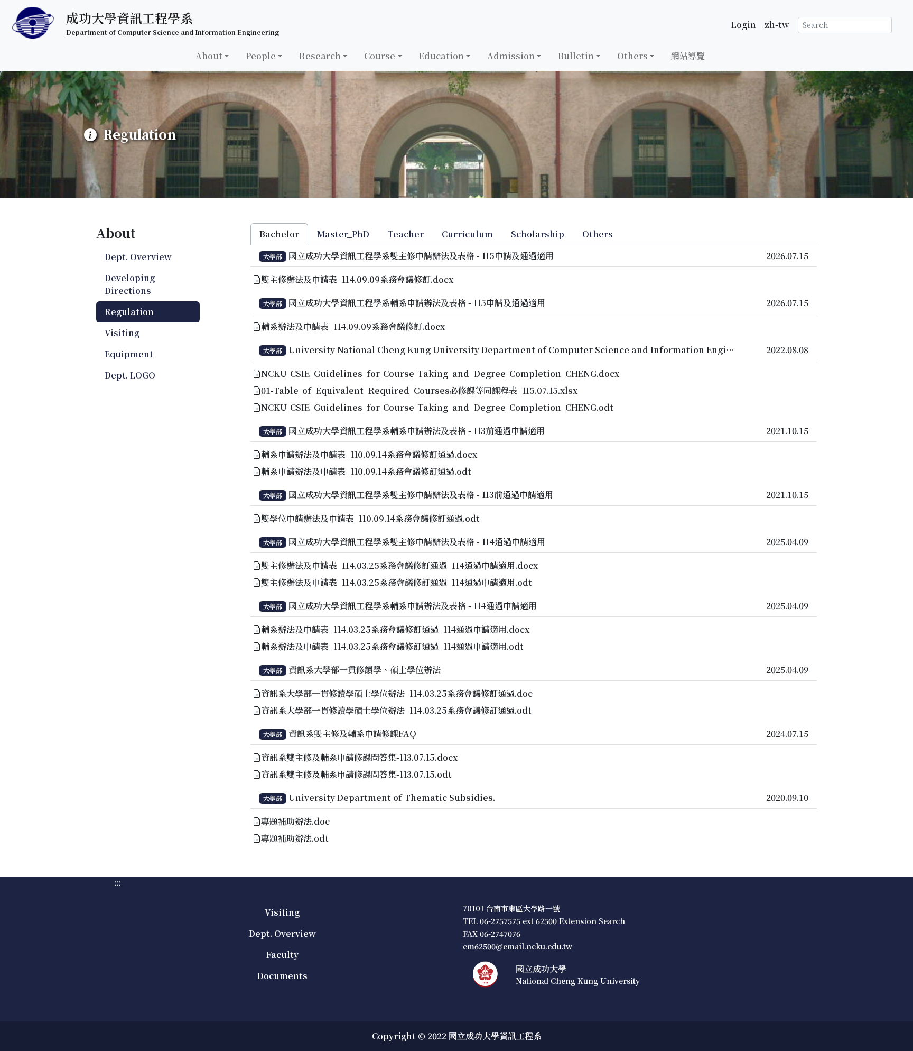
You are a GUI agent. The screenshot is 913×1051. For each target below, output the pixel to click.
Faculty (282, 954)
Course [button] (379, 56)
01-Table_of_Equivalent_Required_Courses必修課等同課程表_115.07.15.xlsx (419, 390)
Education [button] (441, 56)
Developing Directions (130, 284)
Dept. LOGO (130, 375)
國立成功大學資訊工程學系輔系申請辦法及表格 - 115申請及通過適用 (416, 303)
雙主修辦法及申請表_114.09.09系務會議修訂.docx (357, 279)
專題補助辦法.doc (295, 821)
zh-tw (777, 25)
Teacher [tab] (405, 234)
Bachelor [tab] (279, 234)
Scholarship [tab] (537, 234)
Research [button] (320, 56)
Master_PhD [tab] (343, 234)
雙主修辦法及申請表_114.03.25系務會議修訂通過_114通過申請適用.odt (396, 582)
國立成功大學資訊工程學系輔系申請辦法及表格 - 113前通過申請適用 (416, 431)
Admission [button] (511, 56)
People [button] (261, 56)
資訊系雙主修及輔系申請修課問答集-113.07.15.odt (356, 774)
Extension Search (592, 921)
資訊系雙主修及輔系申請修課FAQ (352, 733)
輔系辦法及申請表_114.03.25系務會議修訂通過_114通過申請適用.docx (395, 629)
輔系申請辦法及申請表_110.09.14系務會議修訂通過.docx (369, 454)
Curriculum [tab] (467, 234)
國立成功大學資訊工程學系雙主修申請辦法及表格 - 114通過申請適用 (416, 542)
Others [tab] (597, 234)
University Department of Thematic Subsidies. (391, 797)
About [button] (208, 56)
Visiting (122, 333)
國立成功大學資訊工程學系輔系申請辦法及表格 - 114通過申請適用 (412, 606)
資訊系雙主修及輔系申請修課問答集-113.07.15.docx (359, 757)
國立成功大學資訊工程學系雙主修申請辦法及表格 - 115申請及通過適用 (421, 256)
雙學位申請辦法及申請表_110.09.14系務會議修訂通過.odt (370, 518)
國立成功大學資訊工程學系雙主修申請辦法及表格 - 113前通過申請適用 (420, 494)
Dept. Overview (138, 257)
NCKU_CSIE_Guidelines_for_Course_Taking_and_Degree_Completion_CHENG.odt (437, 407)
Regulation (129, 312)
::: (3, 77)
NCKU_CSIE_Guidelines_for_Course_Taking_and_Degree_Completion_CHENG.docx (440, 373)
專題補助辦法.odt (295, 838)
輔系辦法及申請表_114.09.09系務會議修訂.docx (353, 326)
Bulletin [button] (576, 56)
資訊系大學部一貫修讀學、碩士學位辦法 (364, 669)
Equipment (129, 354)
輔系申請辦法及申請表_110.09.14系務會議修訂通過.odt (366, 471)
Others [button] (632, 56)
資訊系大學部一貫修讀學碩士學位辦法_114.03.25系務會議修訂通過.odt (396, 710)
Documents (282, 976)
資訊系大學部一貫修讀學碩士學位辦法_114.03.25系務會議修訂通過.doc (397, 693)
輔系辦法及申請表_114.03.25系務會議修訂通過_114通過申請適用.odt (392, 646)
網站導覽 (688, 56)
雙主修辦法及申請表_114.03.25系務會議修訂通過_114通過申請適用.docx (399, 565)
